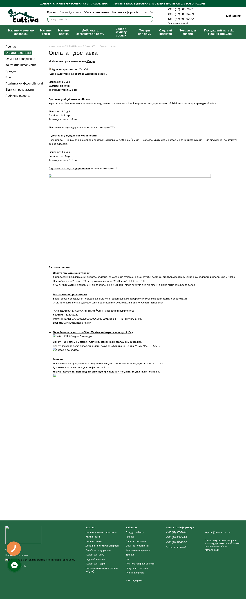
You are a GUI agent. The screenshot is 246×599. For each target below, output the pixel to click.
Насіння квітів (46, 32)
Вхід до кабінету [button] (135, 532)
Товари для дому (144, 32)
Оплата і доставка (70, 12)
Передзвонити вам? (178, 23)
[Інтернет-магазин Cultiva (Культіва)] (23, 534)
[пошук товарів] (150, 19)
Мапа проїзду (212, 550)
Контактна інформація (125, 12)
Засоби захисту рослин (121, 32)
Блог (8, 77)
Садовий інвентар (165, 32)
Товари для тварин (188, 32)
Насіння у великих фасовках (21, 32)
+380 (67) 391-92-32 (181, 18)
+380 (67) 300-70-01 (181, 9)
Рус (151, 12)
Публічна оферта (17, 95)
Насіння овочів (64, 32)
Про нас (52, 12)
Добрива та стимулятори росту (90, 32)
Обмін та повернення (96, 12)
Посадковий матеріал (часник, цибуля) (219, 32)
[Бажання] (203, 16)
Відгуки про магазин (19, 89)
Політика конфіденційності (24, 83)
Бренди (10, 71)
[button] (243, 4)
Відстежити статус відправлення (67, 127)
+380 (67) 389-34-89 (181, 14)
